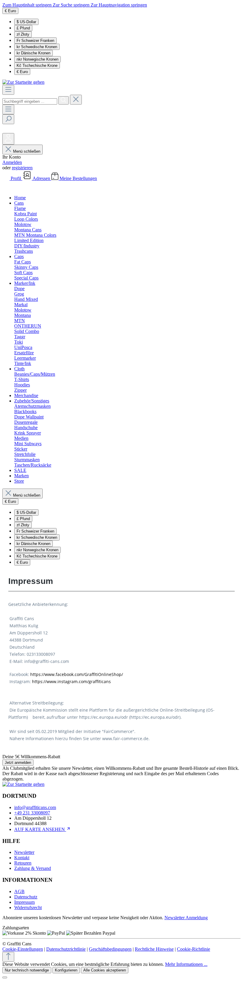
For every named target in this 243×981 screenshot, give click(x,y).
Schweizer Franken (35, 40)
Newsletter (24, 852)
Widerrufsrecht (28, 907)
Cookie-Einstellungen (22, 949)
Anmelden (12, 162)
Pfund (23, 28)
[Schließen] (4, 977)
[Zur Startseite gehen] (23, 82)
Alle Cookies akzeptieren (104, 970)
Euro (22, 71)
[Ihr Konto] (8, 139)
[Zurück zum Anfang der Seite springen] (8, 957)
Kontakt (21, 857)
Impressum (24, 902)
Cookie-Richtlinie (193, 949)
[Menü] (8, 90)
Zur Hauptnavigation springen (119, 4)
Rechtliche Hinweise (154, 949)
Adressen (42, 178)
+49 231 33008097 (32, 812)
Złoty (23, 34)
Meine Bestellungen (78, 178)
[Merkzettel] (6, 130)
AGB (19, 891)
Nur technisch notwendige (27, 970)
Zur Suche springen (72, 4)
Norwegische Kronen (37, 59)
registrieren (22, 167)
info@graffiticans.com (35, 807)
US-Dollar (26, 22)
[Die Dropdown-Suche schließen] (76, 100)
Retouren (22, 862)
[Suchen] (63, 100)
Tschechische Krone (37, 65)
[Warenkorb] (6, 187)
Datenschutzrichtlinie (66, 949)
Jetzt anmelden (18, 762)
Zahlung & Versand (32, 868)
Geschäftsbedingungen (110, 949)
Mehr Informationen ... (186, 964)
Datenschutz (25, 896)
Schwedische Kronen (37, 47)
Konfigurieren (66, 970)
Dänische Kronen (33, 53)
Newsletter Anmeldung (186, 917)
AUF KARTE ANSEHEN (40, 829)
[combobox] (29, 101)
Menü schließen (26, 151)
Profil (16, 178)
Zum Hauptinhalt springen (27, 4)
